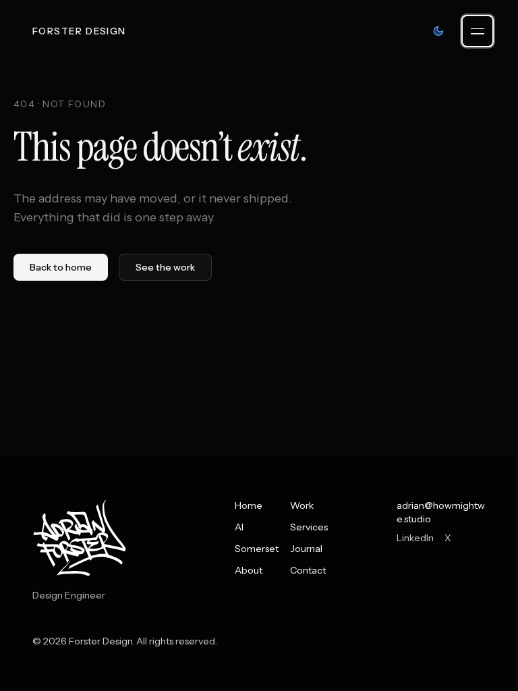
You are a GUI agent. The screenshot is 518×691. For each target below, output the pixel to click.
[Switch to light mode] (438, 31)
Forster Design (79, 31)
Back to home (61, 267)
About (248, 570)
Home (248, 505)
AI (239, 527)
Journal (306, 549)
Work (302, 505)
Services (309, 527)
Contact (308, 570)
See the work (165, 267)
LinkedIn (415, 538)
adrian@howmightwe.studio (441, 512)
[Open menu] (477, 31)
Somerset (257, 549)
